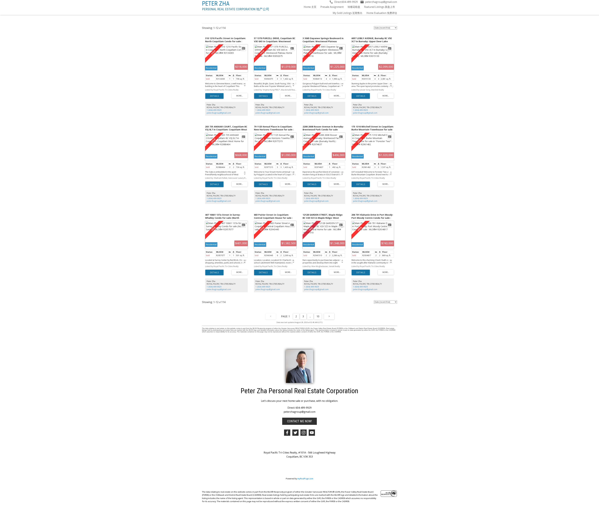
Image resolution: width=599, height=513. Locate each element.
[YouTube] (312, 432)
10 (318, 316)
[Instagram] (303, 432)
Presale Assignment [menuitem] (332, 7)
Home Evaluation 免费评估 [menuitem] (381, 13)
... (310, 316)
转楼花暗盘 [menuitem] (354, 7)
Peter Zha (215, 3)
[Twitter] (295, 432)
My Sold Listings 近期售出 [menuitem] (347, 13)
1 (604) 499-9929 (214, 110)
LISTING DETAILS (214, 96)
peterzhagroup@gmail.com (219, 113)
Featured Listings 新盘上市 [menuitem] (379, 7)
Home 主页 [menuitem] (310, 7)
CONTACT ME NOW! (299, 421)
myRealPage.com (305, 478)
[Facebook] (287, 432)
